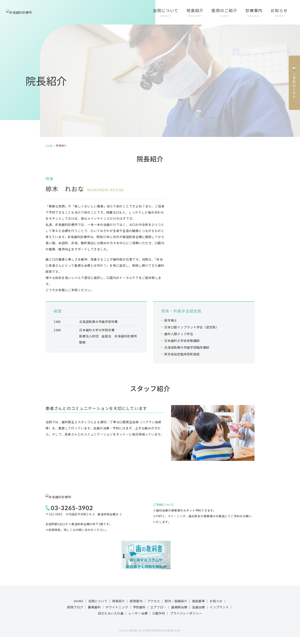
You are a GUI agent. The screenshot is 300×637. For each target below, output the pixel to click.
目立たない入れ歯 (111, 613)
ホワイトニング (117, 607)
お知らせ (279, 12)
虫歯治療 (198, 607)
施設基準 (198, 601)
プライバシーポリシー (186, 613)
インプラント (219, 607)
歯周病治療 (179, 607)
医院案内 (136, 601)
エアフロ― (158, 607)
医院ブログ (75, 607)
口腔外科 (158, 613)
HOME (78, 601)
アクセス (153, 601)
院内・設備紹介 (176, 601)
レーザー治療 (138, 613)
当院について (165, 12)
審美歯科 (94, 607)
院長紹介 (195, 12)
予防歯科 (139, 607)
